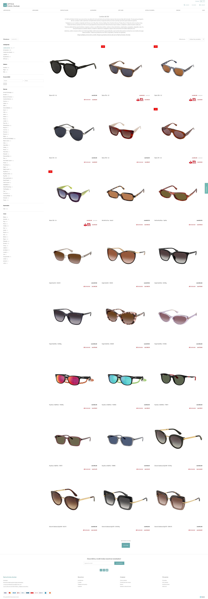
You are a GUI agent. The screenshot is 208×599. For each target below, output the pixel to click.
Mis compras (165, 582)
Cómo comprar (123, 580)
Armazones (35, 10)
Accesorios (93, 10)
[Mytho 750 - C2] (125, 131)
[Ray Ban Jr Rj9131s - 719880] (125, 439)
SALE (203, 10)
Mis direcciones (165, 584)
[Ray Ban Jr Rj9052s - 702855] (125, 378)
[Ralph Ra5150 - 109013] (125, 256)
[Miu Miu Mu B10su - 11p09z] (178, 193)
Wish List (164, 586)
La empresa (80, 580)
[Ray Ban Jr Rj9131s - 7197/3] (73, 439)
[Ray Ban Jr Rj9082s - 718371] (178, 378)
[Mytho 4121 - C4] (73, 68)
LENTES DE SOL (6, 10)
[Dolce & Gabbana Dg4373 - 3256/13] (178, 499)
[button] (186, 5)
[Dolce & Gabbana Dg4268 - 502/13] (73, 499)
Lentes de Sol (14, 39)
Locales (79, 582)
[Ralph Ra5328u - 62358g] (73, 317)
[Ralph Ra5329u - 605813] (125, 317)
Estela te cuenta (149, 10)
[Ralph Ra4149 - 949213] (73, 256)
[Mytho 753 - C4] (73, 193)
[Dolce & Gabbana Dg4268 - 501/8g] (178, 439)
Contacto (80, 586)
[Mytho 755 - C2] (178, 68)
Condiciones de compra (125, 582)
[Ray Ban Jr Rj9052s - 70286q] (73, 378)
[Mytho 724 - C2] (73, 131)
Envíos (121, 584)
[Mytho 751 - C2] (178, 131)
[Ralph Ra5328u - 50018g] (178, 256)
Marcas (178, 10)
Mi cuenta (164, 580)
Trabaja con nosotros (82, 584)
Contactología (64, 10)
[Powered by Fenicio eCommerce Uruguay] (202, 597)
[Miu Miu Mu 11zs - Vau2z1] (125, 193)
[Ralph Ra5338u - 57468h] (178, 317)
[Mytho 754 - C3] (125, 68)
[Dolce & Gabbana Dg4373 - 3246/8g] (125, 499)
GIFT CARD (120, 10)
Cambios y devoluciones (125, 586)
